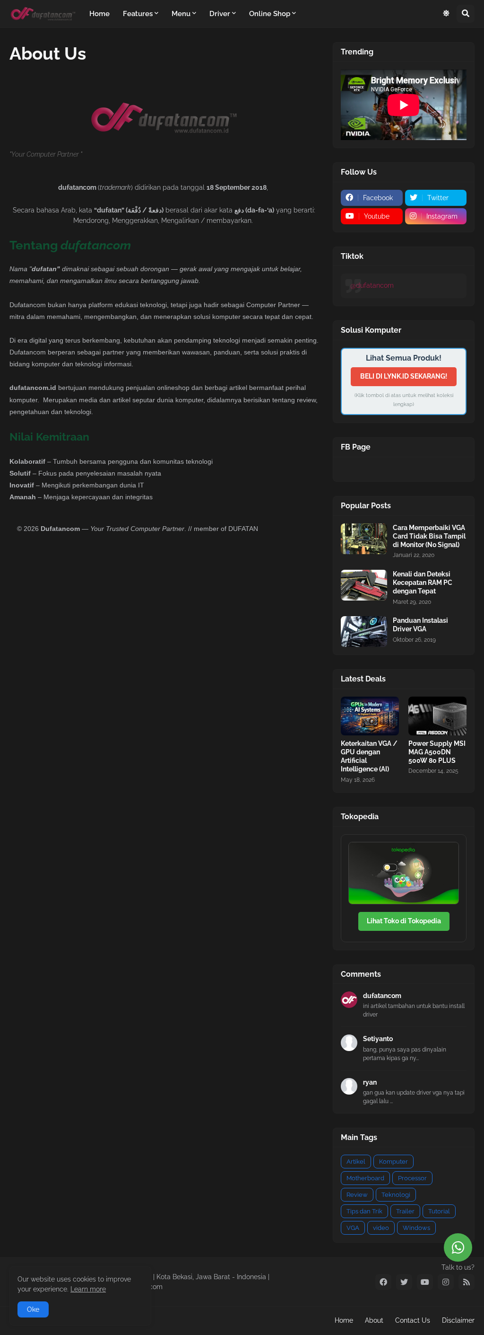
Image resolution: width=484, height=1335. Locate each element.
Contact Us (412, 1320)
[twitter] (404, 1282)
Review (357, 1194)
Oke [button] (33, 1309)
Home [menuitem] (99, 13)
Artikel (355, 1161)
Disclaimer (458, 1320)
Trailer (405, 1211)
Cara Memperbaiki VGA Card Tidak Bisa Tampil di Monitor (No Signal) (429, 536)
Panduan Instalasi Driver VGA (420, 625)
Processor (412, 1178)
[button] (446, 14)
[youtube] (425, 1282)
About (374, 1320)
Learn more (88, 1289)
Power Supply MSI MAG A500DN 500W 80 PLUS (437, 752)
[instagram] (446, 1282)
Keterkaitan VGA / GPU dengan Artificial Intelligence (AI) (369, 756)
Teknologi (395, 1194)
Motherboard (365, 1178)
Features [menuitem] (138, 13)
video (381, 1227)
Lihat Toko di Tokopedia (404, 921)
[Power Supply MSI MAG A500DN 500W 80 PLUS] (437, 716)
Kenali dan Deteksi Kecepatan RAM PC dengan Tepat (422, 582)
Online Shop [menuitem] (269, 13)
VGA (352, 1227)
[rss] (466, 1282)
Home (344, 1320)
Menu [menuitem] (181, 13)
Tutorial (439, 1211)
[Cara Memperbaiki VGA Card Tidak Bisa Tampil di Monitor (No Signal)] (364, 538)
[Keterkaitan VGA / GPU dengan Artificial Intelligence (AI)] (370, 716)
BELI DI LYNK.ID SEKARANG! (403, 376)
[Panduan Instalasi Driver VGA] (364, 631)
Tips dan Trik (364, 1211)
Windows (416, 1227)
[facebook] (383, 1282)
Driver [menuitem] (219, 13)
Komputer (393, 1161)
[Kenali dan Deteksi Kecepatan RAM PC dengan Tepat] (364, 585)
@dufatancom (372, 285)
